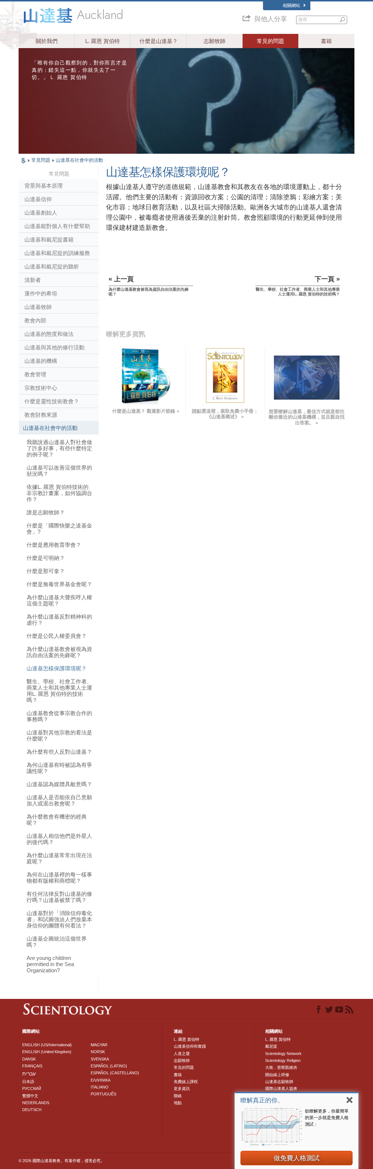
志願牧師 (214, 41)
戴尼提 (271, 1046)
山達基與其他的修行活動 (54, 347)
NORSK (98, 1052)
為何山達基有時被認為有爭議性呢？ (59, 768)
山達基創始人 (40, 212)
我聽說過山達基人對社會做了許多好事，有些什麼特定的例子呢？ (59, 448)
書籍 (326, 41)
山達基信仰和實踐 (190, 1046)
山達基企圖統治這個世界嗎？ (57, 941)
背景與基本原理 (43, 186)
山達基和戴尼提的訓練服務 (57, 253)
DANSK (29, 1059)
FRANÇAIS (32, 1066)
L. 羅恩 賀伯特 (102, 41)
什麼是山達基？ (159, 41)
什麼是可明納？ (46, 558)
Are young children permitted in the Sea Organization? (50, 964)
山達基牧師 (38, 307)
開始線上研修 (277, 1074)
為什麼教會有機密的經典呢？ (57, 819)
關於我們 (47, 41)
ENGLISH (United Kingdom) (46, 1052)
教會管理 (35, 374)
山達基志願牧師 (279, 1081)
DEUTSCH (32, 1109)
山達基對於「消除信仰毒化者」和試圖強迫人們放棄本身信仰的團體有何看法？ (59, 919)
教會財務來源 (40, 415)
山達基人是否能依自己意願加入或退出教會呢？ (59, 800)
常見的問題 (270, 41)
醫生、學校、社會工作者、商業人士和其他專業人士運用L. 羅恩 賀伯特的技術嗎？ (59, 690)
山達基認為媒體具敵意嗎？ (59, 784)
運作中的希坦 (40, 293)
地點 (178, 1103)
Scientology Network (283, 1053)
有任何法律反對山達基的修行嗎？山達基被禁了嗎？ (59, 897)
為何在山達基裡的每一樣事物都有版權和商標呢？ (59, 877)
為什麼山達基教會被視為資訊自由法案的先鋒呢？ (59, 652)
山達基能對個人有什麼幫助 (57, 226)
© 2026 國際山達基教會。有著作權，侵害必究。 (62, 1160)
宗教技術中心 (40, 388)
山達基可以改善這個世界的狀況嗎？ (59, 470)
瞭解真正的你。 (262, 1100)
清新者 (32, 280)
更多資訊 (182, 1088)
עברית (29, 1073)
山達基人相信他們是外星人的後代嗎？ (59, 839)
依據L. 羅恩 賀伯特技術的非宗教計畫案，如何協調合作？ (59, 493)
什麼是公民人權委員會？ (57, 636)
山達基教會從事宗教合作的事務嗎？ (59, 716)
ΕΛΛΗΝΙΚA (100, 1080)
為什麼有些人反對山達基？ (59, 752)
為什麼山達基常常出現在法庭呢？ (59, 858)
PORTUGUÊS (103, 1094)
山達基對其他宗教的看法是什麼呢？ (59, 735)
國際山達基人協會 (281, 1088)
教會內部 (35, 320)
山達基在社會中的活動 (79, 160)
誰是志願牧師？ (46, 512)
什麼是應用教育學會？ (54, 545)
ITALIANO (100, 1087)
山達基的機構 (40, 361)
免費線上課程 (186, 1081)
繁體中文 (30, 1096)
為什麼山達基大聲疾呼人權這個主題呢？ (59, 600)
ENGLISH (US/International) (47, 1045)
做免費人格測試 (296, 1158)
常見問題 (41, 160)
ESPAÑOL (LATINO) (109, 1066)
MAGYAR (99, 1045)
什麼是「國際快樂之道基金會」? (59, 528)
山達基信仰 (38, 199)
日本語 (28, 1081)
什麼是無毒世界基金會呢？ (59, 584)
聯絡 (178, 1096)
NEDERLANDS (35, 1103)
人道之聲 (182, 1053)
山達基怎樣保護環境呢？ (57, 668)
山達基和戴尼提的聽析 (51, 266)
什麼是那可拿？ (46, 571)
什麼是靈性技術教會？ (51, 401)
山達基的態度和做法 (49, 334)
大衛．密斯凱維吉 (281, 1067)
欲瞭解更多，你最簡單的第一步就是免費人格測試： (327, 1118)
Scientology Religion (283, 1060)
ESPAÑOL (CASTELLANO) (115, 1073)
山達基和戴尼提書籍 (49, 239)
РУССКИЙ (31, 1088)
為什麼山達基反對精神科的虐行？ (59, 619)
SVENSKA (100, 1059)
